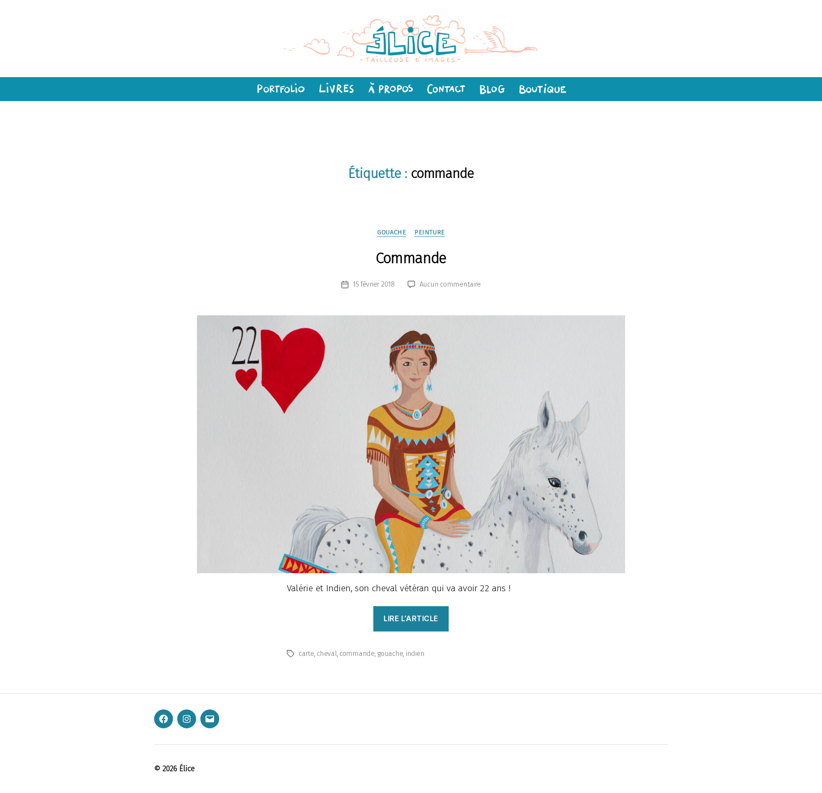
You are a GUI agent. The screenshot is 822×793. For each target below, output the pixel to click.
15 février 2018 (374, 284)
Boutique (543, 89)
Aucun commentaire (450, 284)
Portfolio (279, 89)
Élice (187, 768)
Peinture (429, 232)
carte (306, 653)
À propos (390, 89)
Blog (491, 89)
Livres (335, 89)
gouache (391, 232)
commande (357, 653)
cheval (327, 653)
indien (415, 653)
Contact (446, 89)
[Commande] (411, 444)
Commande (411, 258)
